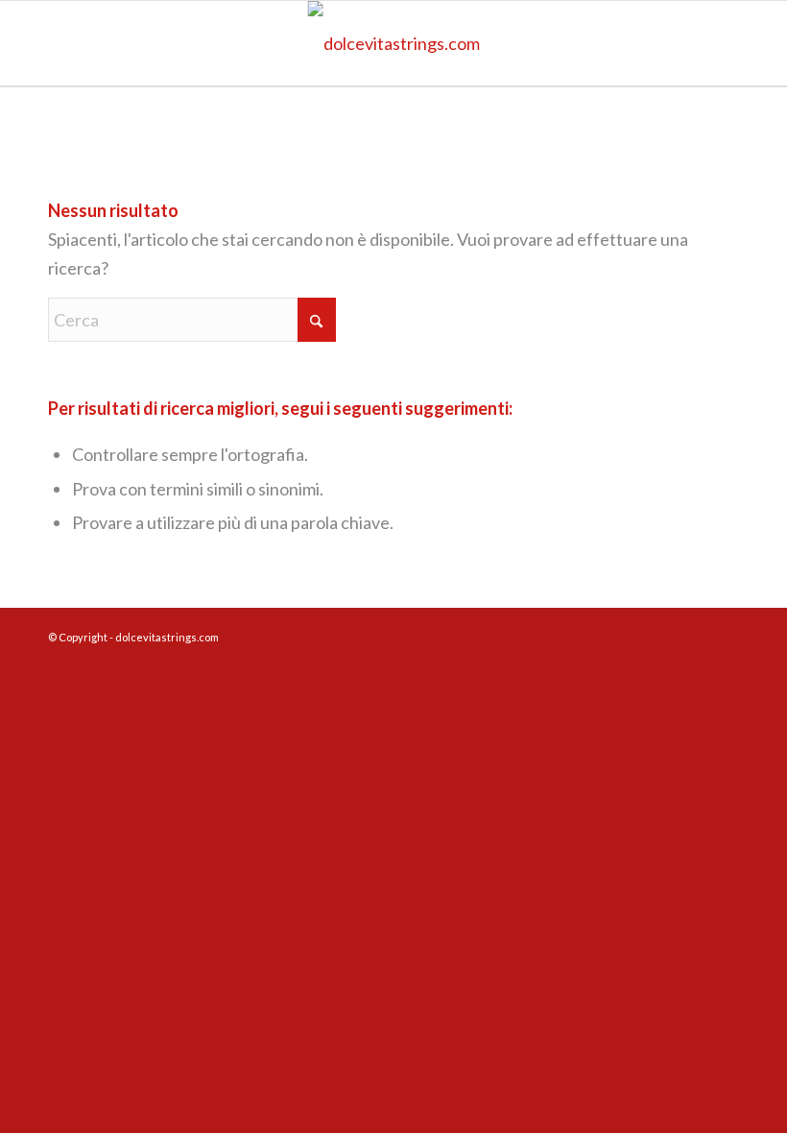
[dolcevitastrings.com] (394, 43)
